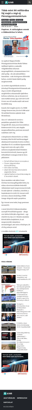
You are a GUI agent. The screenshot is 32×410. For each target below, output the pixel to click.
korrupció (19, 20)
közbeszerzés (6, 22)
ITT (17, 231)
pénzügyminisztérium (19, 22)
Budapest (5, 20)
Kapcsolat (8, 402)
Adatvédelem (9, 398)
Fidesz (12, 20)
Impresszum (22, 398)
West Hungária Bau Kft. (9, 24)
